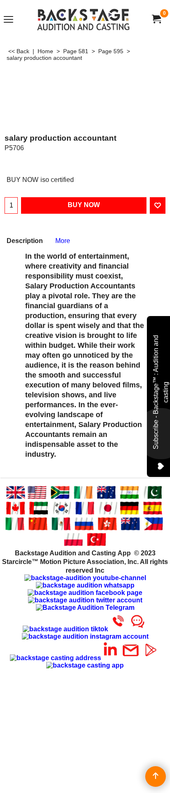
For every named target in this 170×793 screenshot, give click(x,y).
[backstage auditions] (83, 19)
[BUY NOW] (156, 19)
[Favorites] (157, 205)
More (62, 240)
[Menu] (8, 20)
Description (25, 240)
